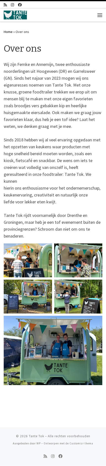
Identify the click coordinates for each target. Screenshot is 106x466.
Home (8, 32)
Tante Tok (36, 436)
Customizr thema (81, 443)
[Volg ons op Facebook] (20, 5)
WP (38, 443)
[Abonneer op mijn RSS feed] (5, 5)
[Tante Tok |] (15, 14)
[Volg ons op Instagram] (12, 5)
